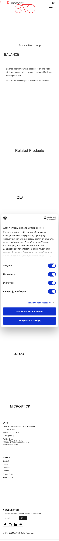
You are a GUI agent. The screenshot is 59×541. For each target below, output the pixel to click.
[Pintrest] (21, 524)
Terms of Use (8, 478)
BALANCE (20, 354)
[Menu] (51, 6)
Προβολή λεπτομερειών (39, 303)
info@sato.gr (9, 436)
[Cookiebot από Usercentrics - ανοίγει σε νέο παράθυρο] (44, 218)
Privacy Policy (8, 474)
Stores (5, 464)
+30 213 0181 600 (17, 3)
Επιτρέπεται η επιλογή (29, 320)
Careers (6, 471)
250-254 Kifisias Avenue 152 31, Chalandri (19, 426)
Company (6, 467)
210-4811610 (14, 433)
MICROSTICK (20, 406)
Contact (6, 461)
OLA (20, 197)
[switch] (52, 274)
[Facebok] (5, 524)
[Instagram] (10, 524)
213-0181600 (9, 429)
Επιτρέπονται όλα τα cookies (29, 311)
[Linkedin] (15, 524)
